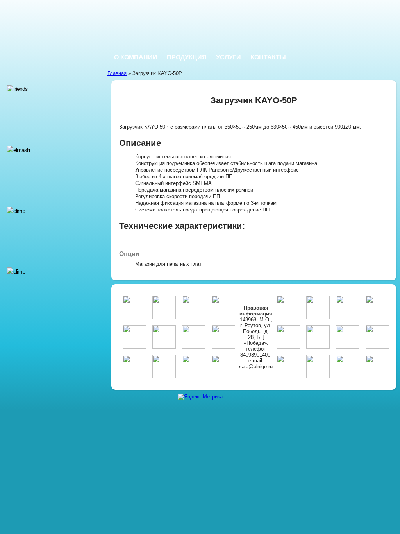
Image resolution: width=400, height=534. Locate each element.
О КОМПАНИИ (135, 57)
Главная (117, 73)
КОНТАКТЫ (268, 57)
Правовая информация (255, 311)
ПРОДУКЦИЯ (187, 57)
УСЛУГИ (228, 57)
